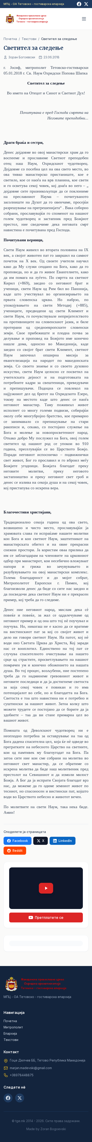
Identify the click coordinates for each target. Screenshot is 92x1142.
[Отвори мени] (83, 18)
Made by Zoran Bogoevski (46, 1129)
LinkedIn (65, 841)
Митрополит (13, 1027)
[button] (46, 888)
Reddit (18, 850)
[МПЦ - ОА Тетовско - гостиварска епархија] (27, 19)
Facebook (20, 841)
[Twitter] (86, 4)
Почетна (10, 39)
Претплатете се (49, 917)
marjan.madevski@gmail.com (31, 1068)
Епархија (10, 1033)
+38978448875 (21, 1075)
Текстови (29, 39)
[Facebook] (79, 4)
